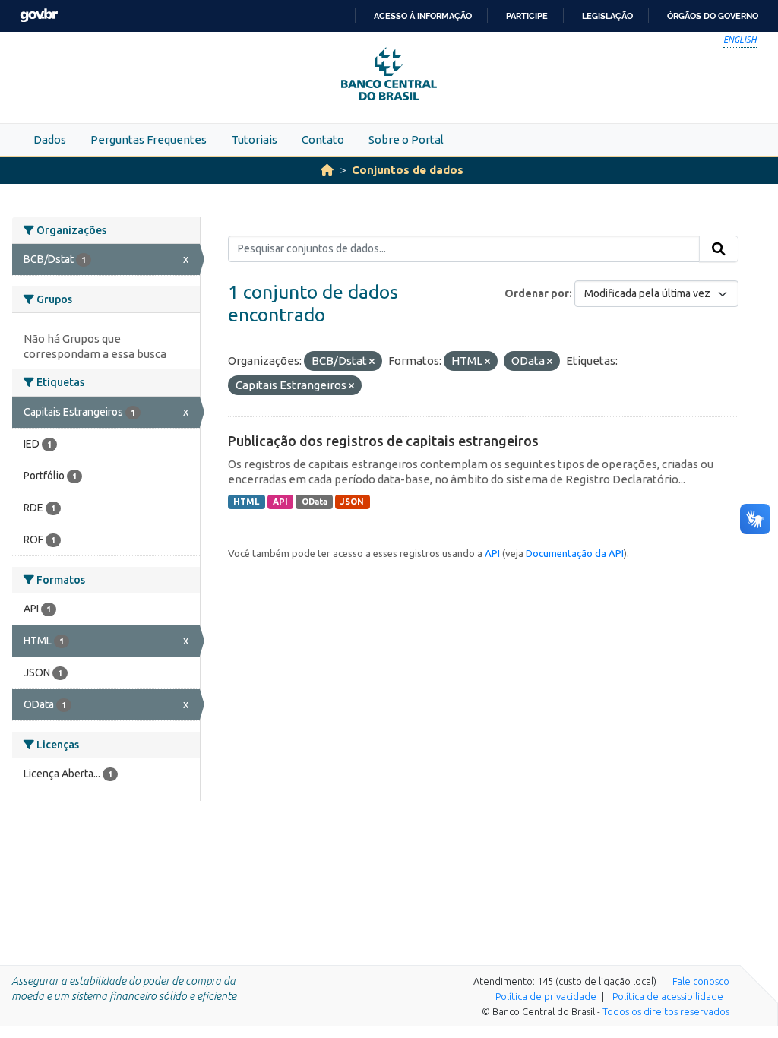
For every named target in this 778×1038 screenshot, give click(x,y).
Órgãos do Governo (712, 16)
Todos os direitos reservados (665, 1011)
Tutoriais (254, 139)
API (280, 501)
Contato (323, 139)
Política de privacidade (545, 996)
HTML (246, 501)
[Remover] (372, 361)
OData (314, 501)
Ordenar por (536, 293)
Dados (49, 139)
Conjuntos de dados (407, 169)
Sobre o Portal (406, 139)
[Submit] (718, 249)
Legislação (607, 16)
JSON (352, 501)
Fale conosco (700, 981)
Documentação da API (575, 553)
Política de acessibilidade (667, 996)
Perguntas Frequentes (148, 139)
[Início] (327, 169)
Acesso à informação (423, 16)
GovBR (39, 15)
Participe (527, 16)
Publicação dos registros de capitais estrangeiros (383, 440)
